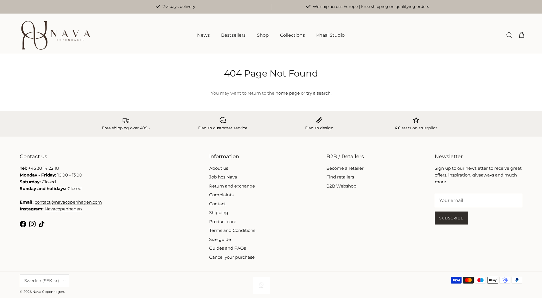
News (203, 35)
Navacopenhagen (63, 209)
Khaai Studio (330, 35)
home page (288, 93)
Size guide (220, 239)
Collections (292, 35)
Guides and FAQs (227, 248)
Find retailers (340, 177)
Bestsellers (233, 35)
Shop (263, 35)
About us (218, 168)
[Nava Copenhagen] (56, 35)
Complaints (221, 194)
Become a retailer (345, 168)
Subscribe (451, 218)
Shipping (218, 212)
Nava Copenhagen (48, 291)
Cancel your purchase (232, 257)
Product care (222, 221)
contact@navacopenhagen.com (68, 202)
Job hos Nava (223, 177)
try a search (318, 93)
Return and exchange (232, 186)
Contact (217, 203)
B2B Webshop (341, 186)
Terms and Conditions (232, 230)
